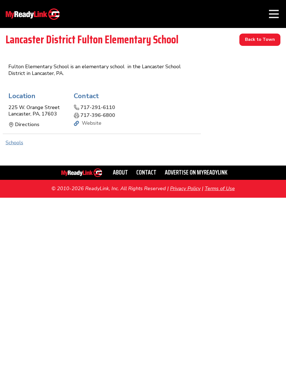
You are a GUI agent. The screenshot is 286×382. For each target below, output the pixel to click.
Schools (14, 142)
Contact (146, 172)
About (120, 172)
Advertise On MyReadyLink (196, 172)
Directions (27, 124)
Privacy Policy (185, 188)
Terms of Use (220, 188)
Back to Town (260, 39)
